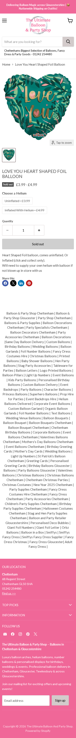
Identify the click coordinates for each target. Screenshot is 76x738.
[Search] (68, 42)
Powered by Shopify (38, 730)
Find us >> (9, 593)
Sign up (60, 700)
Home (6, 64)
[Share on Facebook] (5, 283)
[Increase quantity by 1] (39, 230)
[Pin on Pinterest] (29, 283)
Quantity (7, 221)
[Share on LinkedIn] (21, 283)
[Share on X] (13, 283)
